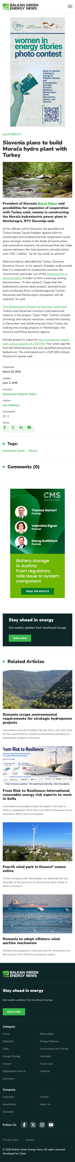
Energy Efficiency (49, 1041)
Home (6, 1033)
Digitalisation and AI (14, 1071)
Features (45, 1071)
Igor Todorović (11, 405)
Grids (6, 1048)
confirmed (60, 307)
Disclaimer (8, 1111)
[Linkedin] (22, 429)
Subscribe (20, 638)
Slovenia (23, 394)
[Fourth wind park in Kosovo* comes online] (37, 841)
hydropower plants (14, 450)
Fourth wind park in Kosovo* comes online (34, 869)
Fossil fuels (46, 1063)
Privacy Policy (10, 1140)
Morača (33, 450)
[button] (70, 7)
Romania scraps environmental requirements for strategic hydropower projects (37, 719)
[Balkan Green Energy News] (20, 7)
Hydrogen (45, 1056)
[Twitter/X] (14, 429)
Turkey (33, 394)
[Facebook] (6, 429)
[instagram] (42, 1124)
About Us (45, 1104)
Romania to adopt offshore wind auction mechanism (31, 941)
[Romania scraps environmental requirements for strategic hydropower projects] (37, 689)
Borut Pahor (47, 203)
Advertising (9, 1104)
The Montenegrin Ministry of (22, 307)
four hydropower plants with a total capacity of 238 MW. (36, 342)
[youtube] (51, 1124)
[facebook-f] (24, 1124)
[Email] (30, 429)
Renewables (47, 1033)
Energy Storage (11, 1056)
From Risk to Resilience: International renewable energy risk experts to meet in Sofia (37, 795)
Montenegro (10, 394)
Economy (47, 307)
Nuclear (7, 1063)
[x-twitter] (33, 1124)
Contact (44, 1097)
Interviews (9, 1078)
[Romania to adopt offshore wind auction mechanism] (37, 913)
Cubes (22, 1153)
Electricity (12, 134)
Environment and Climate (54, 1048)
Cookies (29, 1140)
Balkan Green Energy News (27, 1149)
